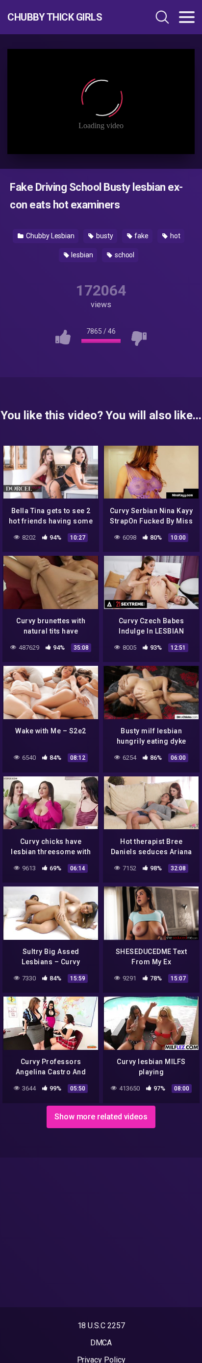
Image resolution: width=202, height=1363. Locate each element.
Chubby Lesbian (50, 236)
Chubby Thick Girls (54, 17)
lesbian (81, 255)
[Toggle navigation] (187, 17)
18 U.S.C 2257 (101, 1325)
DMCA (101, 1342)
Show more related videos (101, 1116)
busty (104, 236)
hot (174, 236)
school (123, 255)
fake (141, 236)
